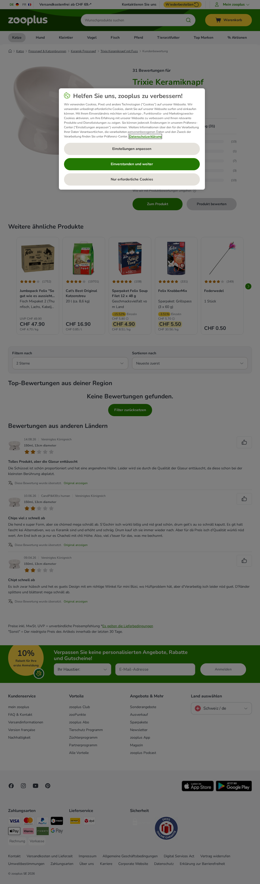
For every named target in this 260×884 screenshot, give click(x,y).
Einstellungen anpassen (131, 148)
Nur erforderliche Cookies (132, 179)
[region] (132, 139)
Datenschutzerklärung (145, 136)
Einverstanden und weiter (132, 164)
